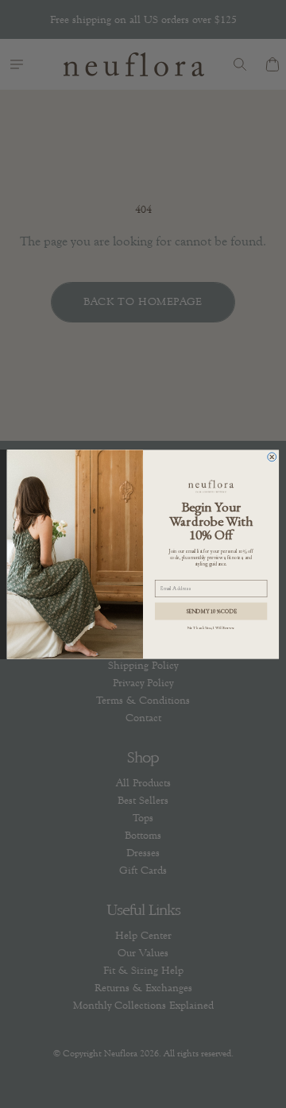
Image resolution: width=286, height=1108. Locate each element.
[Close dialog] (272, 456)
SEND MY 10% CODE (211, 610)
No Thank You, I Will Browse (211, 627)
